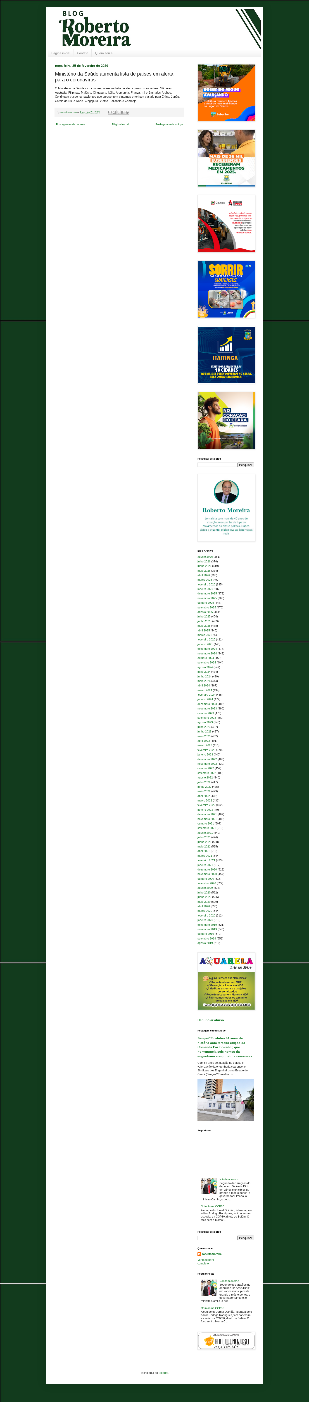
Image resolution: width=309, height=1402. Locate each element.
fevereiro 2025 (206, 639)
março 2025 (204, 635)
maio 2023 (204, 736)
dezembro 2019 (207, 924)
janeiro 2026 (205, 589)
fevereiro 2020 (206, 915)
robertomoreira (212, 1254)
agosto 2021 (205, 832)
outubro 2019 (205, 933)
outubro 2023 (205, 713)
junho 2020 (204, 897)
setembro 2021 (206, 828)
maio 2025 (204, 625)
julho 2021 (204, 837)
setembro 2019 (206, 938)
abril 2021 (203, 851)
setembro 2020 (206, 883)
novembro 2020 (207, 874)
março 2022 (204, 800)
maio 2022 (204, 791)
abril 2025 (203, 630)
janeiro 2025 (205, 644)
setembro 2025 (206, 607)
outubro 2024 (205, 658)
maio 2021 (204, 846)
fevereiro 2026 (206, 584)
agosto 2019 (205, 943)
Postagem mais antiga (169, 124)
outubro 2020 (205, 878)
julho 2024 (204, 671)
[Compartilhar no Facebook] (123, 112)
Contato (82, 53)
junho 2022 (204, 786)
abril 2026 (203, 575)
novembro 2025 (207, 598)
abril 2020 (203, 906)
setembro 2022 (206, 773)
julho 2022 (204, 782)
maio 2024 (204, 681)
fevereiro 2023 (206, 750)
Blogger (163, 1372)
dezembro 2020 (207, 869)
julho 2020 (204, 892)
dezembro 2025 (207, 593)
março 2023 (204, 745)
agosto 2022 (205, 777)
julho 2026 (204, 561)
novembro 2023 (207, 708)
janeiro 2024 (205, 699)
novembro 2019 (207, 929)
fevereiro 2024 (206, 694)
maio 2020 (204, 901)
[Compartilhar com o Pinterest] (127, 112)
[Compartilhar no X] (118, 112)
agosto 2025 (205, 612)
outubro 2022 (205, 768)
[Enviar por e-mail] (110, 112)
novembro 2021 (207, 819)
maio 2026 (204, 570)
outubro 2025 (205, 602)
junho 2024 (204, 676)
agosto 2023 (205, 722)
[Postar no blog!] (114, 112)
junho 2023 (204, 731)
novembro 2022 (207, 763)
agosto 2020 (205, 887)
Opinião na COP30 (212, 1206)
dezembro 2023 (207, 704)
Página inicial (60, 53)
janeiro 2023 (205, 754)
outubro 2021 (205, 823)
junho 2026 (204, 566)
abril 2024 (203, 685)
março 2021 (204, 855)
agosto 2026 (205, 556)
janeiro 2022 (205, 809)
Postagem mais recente (70, 124)
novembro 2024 (207, 653)
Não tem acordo (229, 1179)
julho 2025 (204, 616)
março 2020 (204, 910)
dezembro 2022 (207, 759)
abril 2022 (203, 796)
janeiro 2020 (205, 920)
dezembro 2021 (207, 814)
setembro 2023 (206, 717)
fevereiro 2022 (206, 805)
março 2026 (204, 579)
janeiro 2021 (205, 865)
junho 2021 (204, 842)
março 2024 (204, 690)
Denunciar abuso (210, 1020)
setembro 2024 (206, 662)
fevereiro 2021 (206, 860)
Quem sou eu (104, 53)
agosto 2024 (205, 667)
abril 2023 (203, 740)
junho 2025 (204, 621)
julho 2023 (204, 727)
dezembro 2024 (207, 648)
